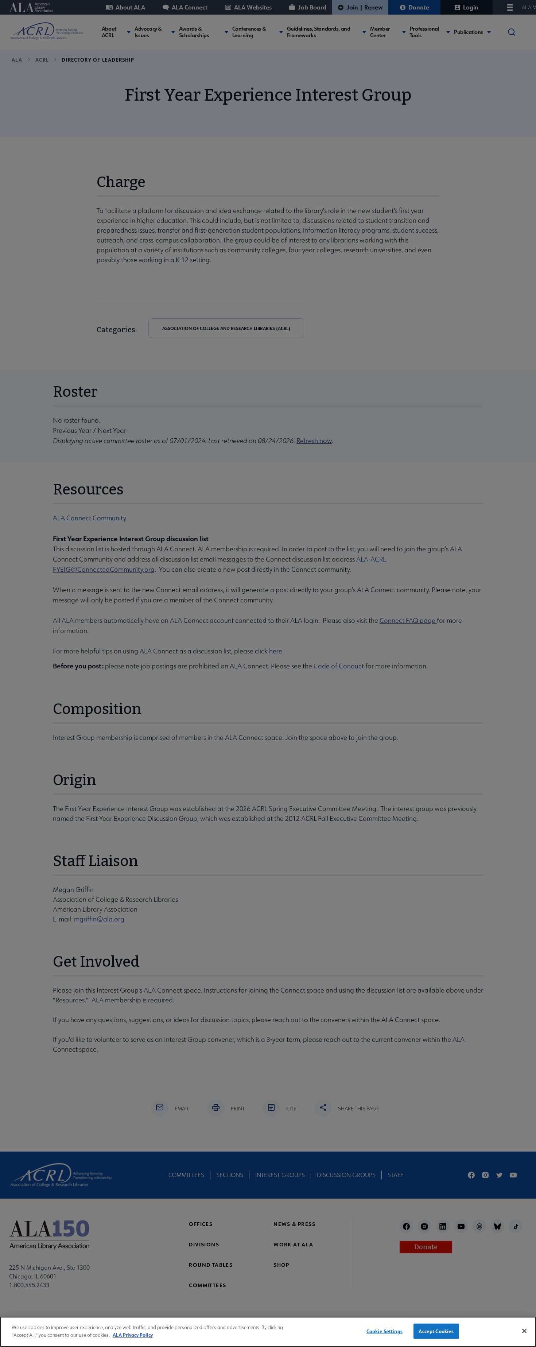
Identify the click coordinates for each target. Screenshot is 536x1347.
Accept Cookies (436, 1331)
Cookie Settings (384, 1331)
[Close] (524, 1331)
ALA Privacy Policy (133, 1334)
